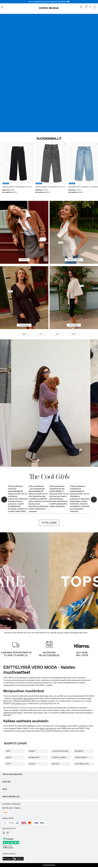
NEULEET (56, 764)
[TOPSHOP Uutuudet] (61, 580)
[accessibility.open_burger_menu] (2, 7)
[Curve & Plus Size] (86, 580)
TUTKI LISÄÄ (49, 522)
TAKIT (8, 751)
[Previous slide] (2, 164)
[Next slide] (96, 164)
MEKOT (9, 757)
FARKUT (32, 751)
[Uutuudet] (24, 232)
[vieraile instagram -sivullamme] (7, 833)
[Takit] (74, 313)
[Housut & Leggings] (73, 334)
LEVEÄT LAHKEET (59, 757)
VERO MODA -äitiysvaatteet (23, 698)
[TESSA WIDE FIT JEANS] (49, 403)
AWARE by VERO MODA (12, 713)
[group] (16, 169)
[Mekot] (24, 313)
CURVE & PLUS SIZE (60, 751)
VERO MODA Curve (18, 703)
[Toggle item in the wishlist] (29, 144)
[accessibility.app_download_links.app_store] (18, 860)
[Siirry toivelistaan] (90, 8)
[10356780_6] (74, 216)
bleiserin (63, 726)
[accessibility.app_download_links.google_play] (7, 860)
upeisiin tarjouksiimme (47, 728)
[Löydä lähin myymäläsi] (81, 8)
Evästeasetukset (49, 865)
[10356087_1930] (24, 282)
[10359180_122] (74, 282)
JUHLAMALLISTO (82, 764)
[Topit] (74, 248)
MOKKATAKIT (34, 757)
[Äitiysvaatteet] (12, 580)
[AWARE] (36, 580)
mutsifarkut (82, 726)
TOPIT (8, 764)
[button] (16, 163)
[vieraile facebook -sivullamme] (3, 833)
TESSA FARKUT (81, 757)
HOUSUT (32, 764)
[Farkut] (49, 73)
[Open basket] (95, 7)
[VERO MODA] (49, 8)
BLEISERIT (79, 751)
